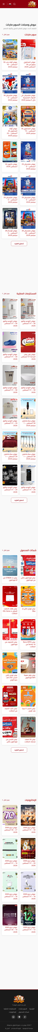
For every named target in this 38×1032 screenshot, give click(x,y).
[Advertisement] (19, 16)
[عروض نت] (19, 999)
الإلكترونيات (12, 1012)
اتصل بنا (7, 1028)
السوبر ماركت (22, 1008)
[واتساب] (13, 1017)
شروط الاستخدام (16, 1028)
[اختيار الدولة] (9, 4)
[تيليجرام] (19, 1017)
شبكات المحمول (24, 1012)
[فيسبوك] (25, 1017)
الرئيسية (31, 1008)
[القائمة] (4, 4)
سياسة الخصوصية (28, 1028)
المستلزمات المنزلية (10, 1008)
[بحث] (14, 4)
